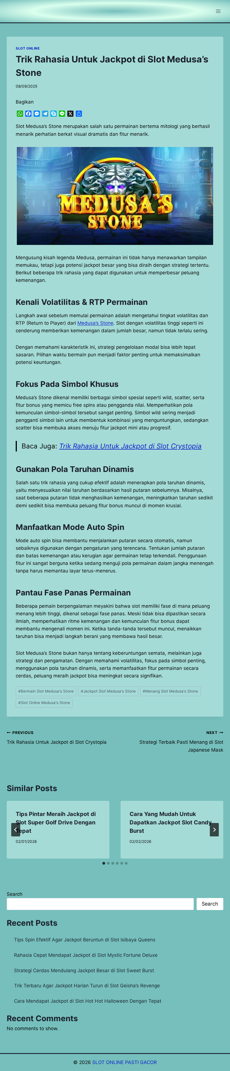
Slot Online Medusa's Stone (44, 702)
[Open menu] (218, 11)
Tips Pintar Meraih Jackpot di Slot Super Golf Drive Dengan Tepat (56, 822)
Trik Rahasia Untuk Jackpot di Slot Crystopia (130, 446)
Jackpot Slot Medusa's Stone (108, 691)
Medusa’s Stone (95, 323)
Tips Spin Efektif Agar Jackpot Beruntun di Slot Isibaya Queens (84, 940)
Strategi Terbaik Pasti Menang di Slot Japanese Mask (181, 741)
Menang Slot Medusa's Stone (170, 691)
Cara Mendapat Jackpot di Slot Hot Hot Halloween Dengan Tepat (87, 1001)
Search (14, 894)
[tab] (103, 863)
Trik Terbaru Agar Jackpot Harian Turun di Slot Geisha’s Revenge (87, 985)
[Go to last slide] (15, 829)
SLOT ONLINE (28, 48)
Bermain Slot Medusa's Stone (46, 691)
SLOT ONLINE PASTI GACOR (124, 1062)
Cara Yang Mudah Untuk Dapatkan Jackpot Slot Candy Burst (171, 822)
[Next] (214, 829)
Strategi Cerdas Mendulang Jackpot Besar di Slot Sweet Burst (84, 970)
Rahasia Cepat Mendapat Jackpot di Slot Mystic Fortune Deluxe (86, 955)
